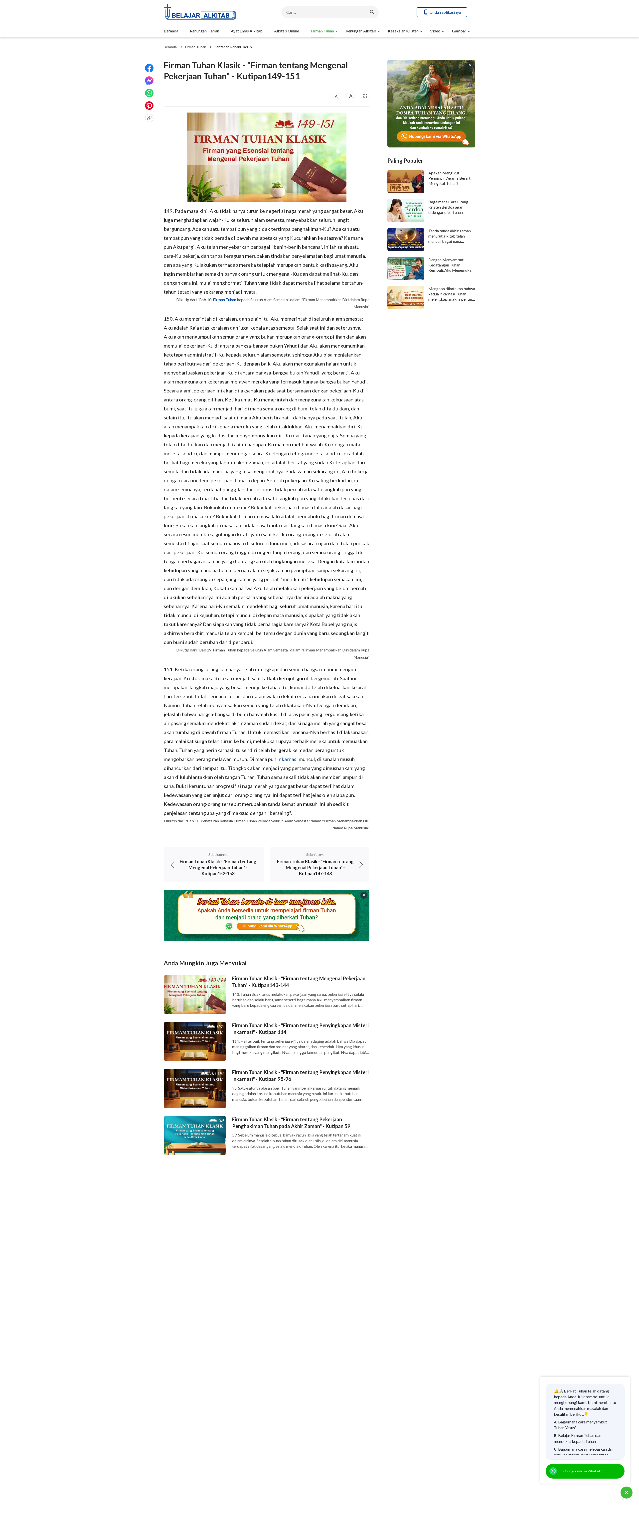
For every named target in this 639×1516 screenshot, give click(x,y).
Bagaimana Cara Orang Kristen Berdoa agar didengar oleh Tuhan (448, 207)
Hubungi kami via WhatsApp (583, 1471)
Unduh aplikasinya (445, 12)
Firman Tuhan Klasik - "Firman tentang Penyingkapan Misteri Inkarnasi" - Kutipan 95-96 (300, 1075)
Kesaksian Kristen (403, 30)
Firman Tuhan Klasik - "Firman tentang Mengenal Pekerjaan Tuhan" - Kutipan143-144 (298, 981)
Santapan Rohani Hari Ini (234, 47)
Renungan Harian (204, 30)
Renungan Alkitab (361, 30)
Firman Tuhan (322, 30)
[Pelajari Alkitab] (204, 12)
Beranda (171, 30)
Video (435, 30)
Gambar (459, 30)
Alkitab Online (286, 30)
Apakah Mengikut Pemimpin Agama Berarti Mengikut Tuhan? (450, 178)
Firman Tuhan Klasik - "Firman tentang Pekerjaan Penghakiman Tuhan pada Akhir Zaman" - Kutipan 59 (291, 1122)
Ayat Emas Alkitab (247, 30)
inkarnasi (287, 759)
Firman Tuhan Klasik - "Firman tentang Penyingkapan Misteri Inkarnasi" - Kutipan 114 (300, 1028)
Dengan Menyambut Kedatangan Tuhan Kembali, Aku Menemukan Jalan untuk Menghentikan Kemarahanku (451, 270)
